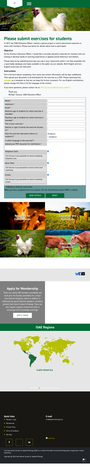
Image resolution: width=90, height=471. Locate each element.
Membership (10, 423)
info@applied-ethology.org (54, 419)
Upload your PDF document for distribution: (23, 144)
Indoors (52, 133)
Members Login (11, 420)
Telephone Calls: (11, 151)
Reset (55, 195)
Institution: (9, 104)
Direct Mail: (9, 163)
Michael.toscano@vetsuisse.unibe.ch (55, 87)
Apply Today (22, 315)
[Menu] (30, 3)
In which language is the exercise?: (19, 140)
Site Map (9, 435)
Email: (8, 107)
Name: (8, 100)
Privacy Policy (10, 427)
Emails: (8, 175)
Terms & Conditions (12, 431)
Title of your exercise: (14, 123)
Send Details (35, 195)
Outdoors (53, 137)
